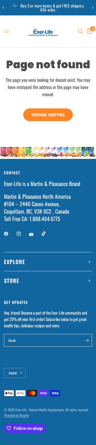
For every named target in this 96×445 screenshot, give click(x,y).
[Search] (80, 31)
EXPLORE (14, 262)
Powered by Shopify (16, 415)
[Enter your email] (86, 340)
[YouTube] (35, 234)
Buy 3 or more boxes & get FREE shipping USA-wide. (52, 7)
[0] (88, 31)
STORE (11, 281)
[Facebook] (10, 234)
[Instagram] (22, 234)
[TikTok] (47, 233)
